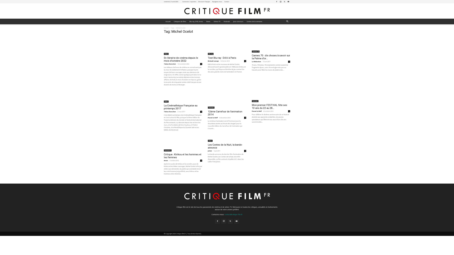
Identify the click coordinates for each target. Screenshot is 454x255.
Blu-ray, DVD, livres (196, 21)
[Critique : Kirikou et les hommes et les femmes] (183, 143)
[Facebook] (276, 1)
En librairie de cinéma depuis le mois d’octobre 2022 (181, 59)
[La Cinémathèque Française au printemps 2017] (183, 96)
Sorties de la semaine (254, 21)
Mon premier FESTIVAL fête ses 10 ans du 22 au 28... (269, 106)
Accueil (168, 21)
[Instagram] (280, 1)
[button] (287, 22)
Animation (168, 150)
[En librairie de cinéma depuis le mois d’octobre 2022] (183, 45)
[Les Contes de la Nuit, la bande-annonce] (227, 138)
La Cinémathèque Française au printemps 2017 (180, 107)
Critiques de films (180, 21)
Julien (210, 151)
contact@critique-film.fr (233, 214)
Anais (166, 160)
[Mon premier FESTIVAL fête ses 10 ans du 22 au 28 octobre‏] (271, 96)
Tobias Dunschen (170, 64)
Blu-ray (211, 54)
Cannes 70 (256, 51)
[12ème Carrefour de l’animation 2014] (227, 99)
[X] (284, 1)
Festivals (227, 21)
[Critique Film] (227, 11)
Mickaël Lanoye (213, 61)
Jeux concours (238, 21)
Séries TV (217, 21)
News (208, 21)
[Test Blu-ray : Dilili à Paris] (227, 45)
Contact (226, 1)
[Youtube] (288, 1)
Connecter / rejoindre (189, 1)
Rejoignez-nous (217, 1)
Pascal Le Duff (213, 118)
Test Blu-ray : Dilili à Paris (222, 57)
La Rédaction (256, 61)
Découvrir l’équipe (204, 1)
